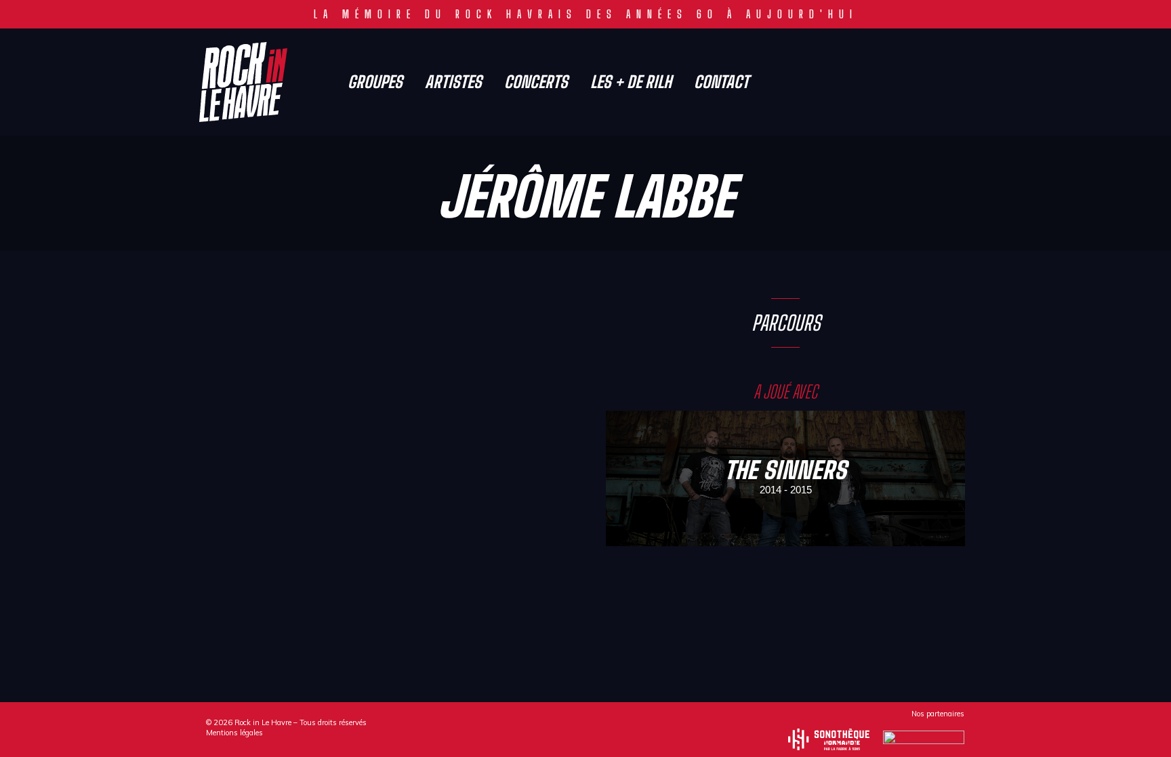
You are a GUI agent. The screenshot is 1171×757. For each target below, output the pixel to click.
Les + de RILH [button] (631, 82)
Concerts (536, 82)
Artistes (453, 82)
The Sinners (785, 470)
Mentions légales (234, 732)
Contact (721, 82)
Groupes (375, 82)
